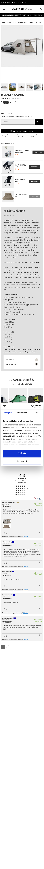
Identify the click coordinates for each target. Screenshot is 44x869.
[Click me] (15, 101)
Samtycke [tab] (8, 413)
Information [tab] (22, 413)
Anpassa (20, 461)
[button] (21, 2)
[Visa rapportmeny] (39, 533)
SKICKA (39, 122)
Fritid (9, 22)
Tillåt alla (22, 453)
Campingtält (22, 22)
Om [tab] (36, 413)
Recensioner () (16, 98)
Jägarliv (25, 536)
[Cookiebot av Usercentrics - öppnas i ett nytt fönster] (31, 406)
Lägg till (34, 167)
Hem (3, 22)
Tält (14, 22)
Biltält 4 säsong (35, 22)
